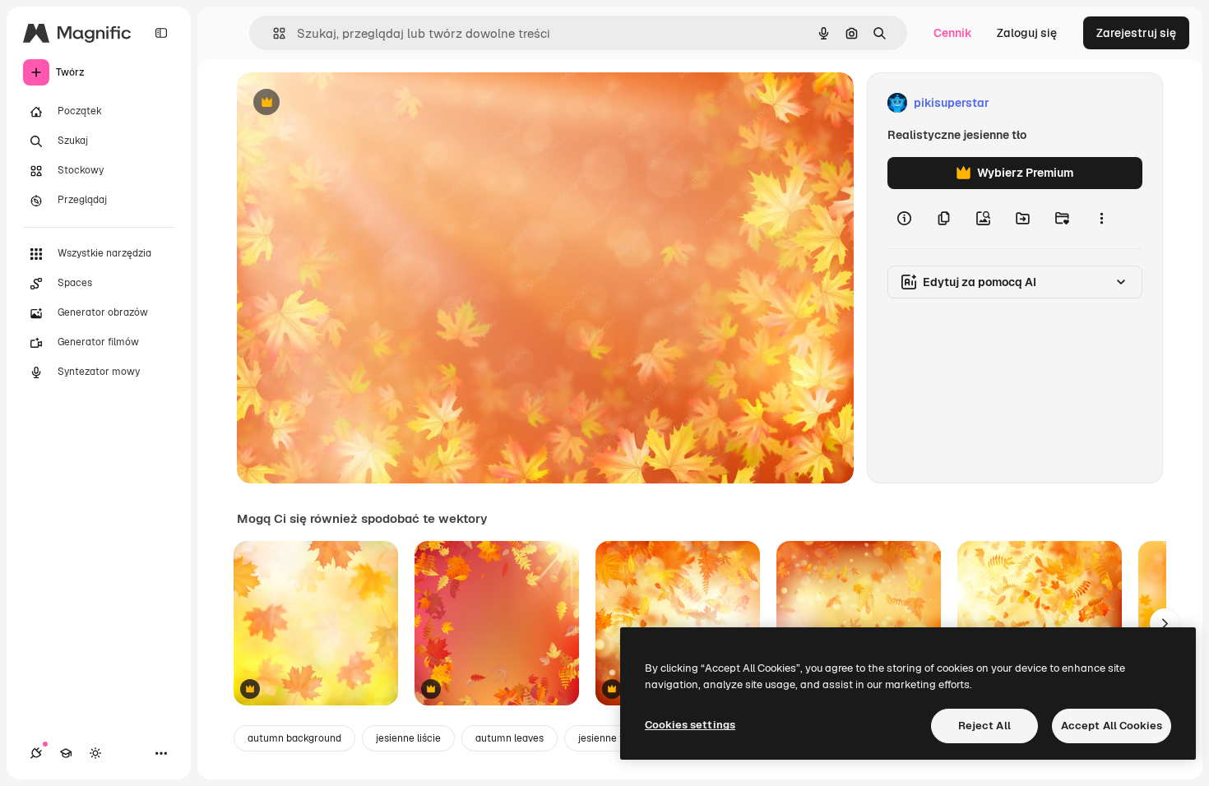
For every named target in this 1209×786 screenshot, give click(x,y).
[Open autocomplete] (272, 33)
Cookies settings (690, 725)
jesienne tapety (614, 738)
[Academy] (66, 753)
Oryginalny (350, 103)
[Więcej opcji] (1101, 218)
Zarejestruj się (1136, 32)
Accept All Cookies (1111, 726)
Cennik (952, 32)
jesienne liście (408, 738)
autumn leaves (509, 738)
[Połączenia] (36, 753)
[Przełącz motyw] (95, 753)
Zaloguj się (1027, 32)
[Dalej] (1164, 623)
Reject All (984, 726)
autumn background (294, 738)
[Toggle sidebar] (161, 33)
